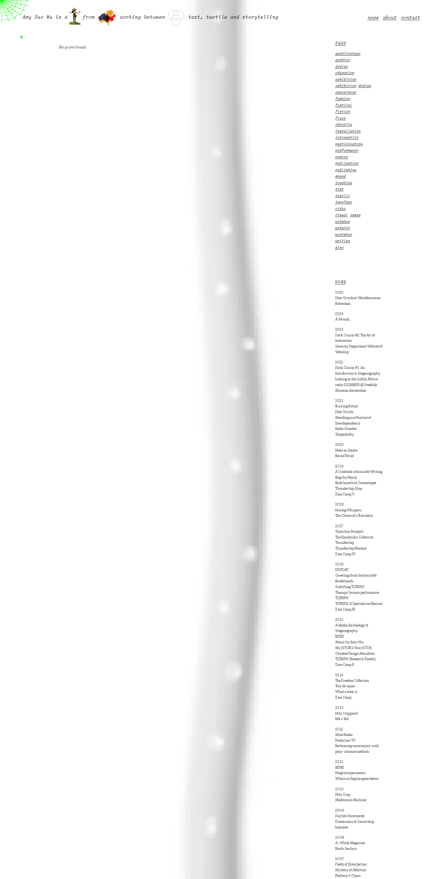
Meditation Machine (350, 800)
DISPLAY (341, 570)
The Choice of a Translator (354, 516)
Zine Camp (343, 698)
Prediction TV (345, 741)
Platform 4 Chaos (348, 876)
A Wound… (343, 319)
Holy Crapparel (346, 713)
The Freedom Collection (352, 681)
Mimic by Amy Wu (349, 642)
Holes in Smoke (346, 450)
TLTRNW (341, 598)
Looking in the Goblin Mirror (356, 379)
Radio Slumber (346, 429)
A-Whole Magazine (350, 843)
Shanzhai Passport (349, 532)
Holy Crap (342, 795)
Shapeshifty (344, 434)
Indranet (341, 827)
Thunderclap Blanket (351, 548)
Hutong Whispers (348, 510)
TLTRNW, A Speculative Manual (358, 604)
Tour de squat (345, 686)
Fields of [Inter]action (351, 864)
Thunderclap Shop (348, 489)
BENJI (339, 637)
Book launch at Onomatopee (355, 483)
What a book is (346, 692)
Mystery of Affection (350, 870)
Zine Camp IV (345, 554)
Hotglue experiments (350, 773)
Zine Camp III (345, 609)
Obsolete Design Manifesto (355, 654)
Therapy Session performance (357, 593)
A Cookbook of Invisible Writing (358, 472)
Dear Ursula (344, 412)
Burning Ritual (346, 406)
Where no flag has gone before (357, 779)
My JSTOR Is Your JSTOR (353, 648)
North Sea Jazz (346, 849)
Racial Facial (344, 456)
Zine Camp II (344, 665)
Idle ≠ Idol (342, 719)
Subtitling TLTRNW (349, 587)
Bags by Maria (346, 477)
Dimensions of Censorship (354, 822)
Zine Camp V (345, 494)
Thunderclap (344, 543)
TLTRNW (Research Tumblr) (355, 659)
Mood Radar (344, 735)
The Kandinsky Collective (354, 537)
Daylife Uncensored (349, 816)
